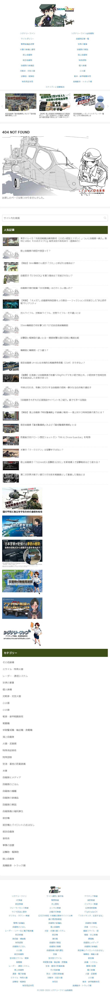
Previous (2, 106)
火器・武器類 (91, 973)
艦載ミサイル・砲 (90, 930)
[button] (105, 217)
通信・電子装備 (19, 973)
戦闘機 (19, 962)
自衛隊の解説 (55, 942)
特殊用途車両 (28, 985)
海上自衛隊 (55, 927)
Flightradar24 (91, 911)
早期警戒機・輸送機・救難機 (55, 962)
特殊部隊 (19, 942)
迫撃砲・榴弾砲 (19, 981)
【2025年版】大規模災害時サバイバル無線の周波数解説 (55, 917)
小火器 (19, 950)
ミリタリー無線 (91, 904)
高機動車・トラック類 (82, 985)
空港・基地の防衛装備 (55, 966)
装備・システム (91, 962)
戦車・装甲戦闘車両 (90, 981)
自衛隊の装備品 (55, 923)
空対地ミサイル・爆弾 (19, 958)
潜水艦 (55, 938)
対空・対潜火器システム (55, 930)
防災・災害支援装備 (55, 973)
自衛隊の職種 (91, 923)
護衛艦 (91, 938)
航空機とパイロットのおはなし (91, 950)
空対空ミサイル (55, 958)
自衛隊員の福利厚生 (55, 950)
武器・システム (91, 927)
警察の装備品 (19, 923)
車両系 (55, 981)
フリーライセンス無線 (19, 908)
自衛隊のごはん (19, 927)
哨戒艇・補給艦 (19, 938)
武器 (55, 954)
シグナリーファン (19, 896)
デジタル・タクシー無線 (19, 915)
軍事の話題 (91, 966)
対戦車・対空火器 (55, 977)
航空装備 (19, 934)
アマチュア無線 (91, 896)
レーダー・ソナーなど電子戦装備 (19, 930)
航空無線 (19, 904)
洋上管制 (55, 904)
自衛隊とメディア (90, 942)
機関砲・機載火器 (90, 954)
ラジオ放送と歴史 (19, 911)
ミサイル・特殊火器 (19, 977)
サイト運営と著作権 (55, 896)
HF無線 (19, 900)
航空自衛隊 (19, 954)
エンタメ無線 (55, 908)
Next (108, 106)
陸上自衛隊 (19, 970)
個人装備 (91, 970)
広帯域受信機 (91, 908)
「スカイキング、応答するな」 (91, 915)
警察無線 (55, 900)
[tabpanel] (21, 106)
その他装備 (55, 970)
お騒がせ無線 (55, 911)
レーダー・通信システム (19, 966)
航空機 (55, 934)
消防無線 (91, 900)
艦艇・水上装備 (91, 934)
